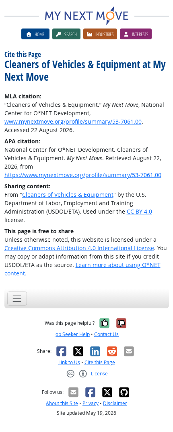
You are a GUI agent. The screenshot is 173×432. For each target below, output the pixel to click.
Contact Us (106, 334)
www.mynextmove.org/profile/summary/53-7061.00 (73, 121)
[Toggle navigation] (17, 298)
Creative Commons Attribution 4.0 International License (79, 248)
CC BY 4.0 (139, 211)
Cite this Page (99, 362)
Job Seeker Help (72, 334)
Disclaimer (115, 403)
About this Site (62, 403)
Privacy (90, 403)
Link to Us (69, 362)
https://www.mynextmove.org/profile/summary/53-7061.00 (82, 175)
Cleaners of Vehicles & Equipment (67, 194)
